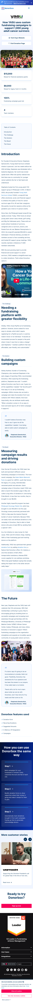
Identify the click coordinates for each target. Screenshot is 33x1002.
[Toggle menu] (29, 8)
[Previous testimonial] (30, 839)
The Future (7, 144)
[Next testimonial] (25, 839)
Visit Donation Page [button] (17, 43)
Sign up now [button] (16, 906)
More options (5, 999)
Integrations (5, 956)
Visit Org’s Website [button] (18, 38)
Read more (6, 882)
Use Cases (5, 952)
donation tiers (22, 547)
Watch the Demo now (19, 3)
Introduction (8, 132)
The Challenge (8, 135)
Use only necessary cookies (16, 996)
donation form (5, 547)
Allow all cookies (16, 991)
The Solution (8, 138)
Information (5, 947)
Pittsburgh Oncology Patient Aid (11, 506)
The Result (7, 141)
